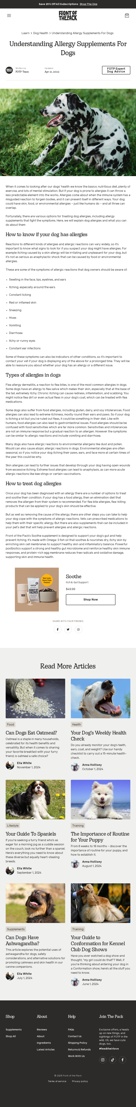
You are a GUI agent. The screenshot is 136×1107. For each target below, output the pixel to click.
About (40, 1036)
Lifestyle (12, 825)
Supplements (16, 929)
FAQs (71, 1030)
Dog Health (40, 33)
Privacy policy (80, 1081)
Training (78, 825)
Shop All (11, 1036)
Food (10, 724)
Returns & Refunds (79, 1049)
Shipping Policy (77, 1043)
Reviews (42, 1030)
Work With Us (76, 1056)
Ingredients (44, 1043)
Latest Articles (46, 1049)
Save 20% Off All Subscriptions (68, 4)
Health (76, 724)
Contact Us (74, 1036)
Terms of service (57, 1081)
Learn (26, 33)
